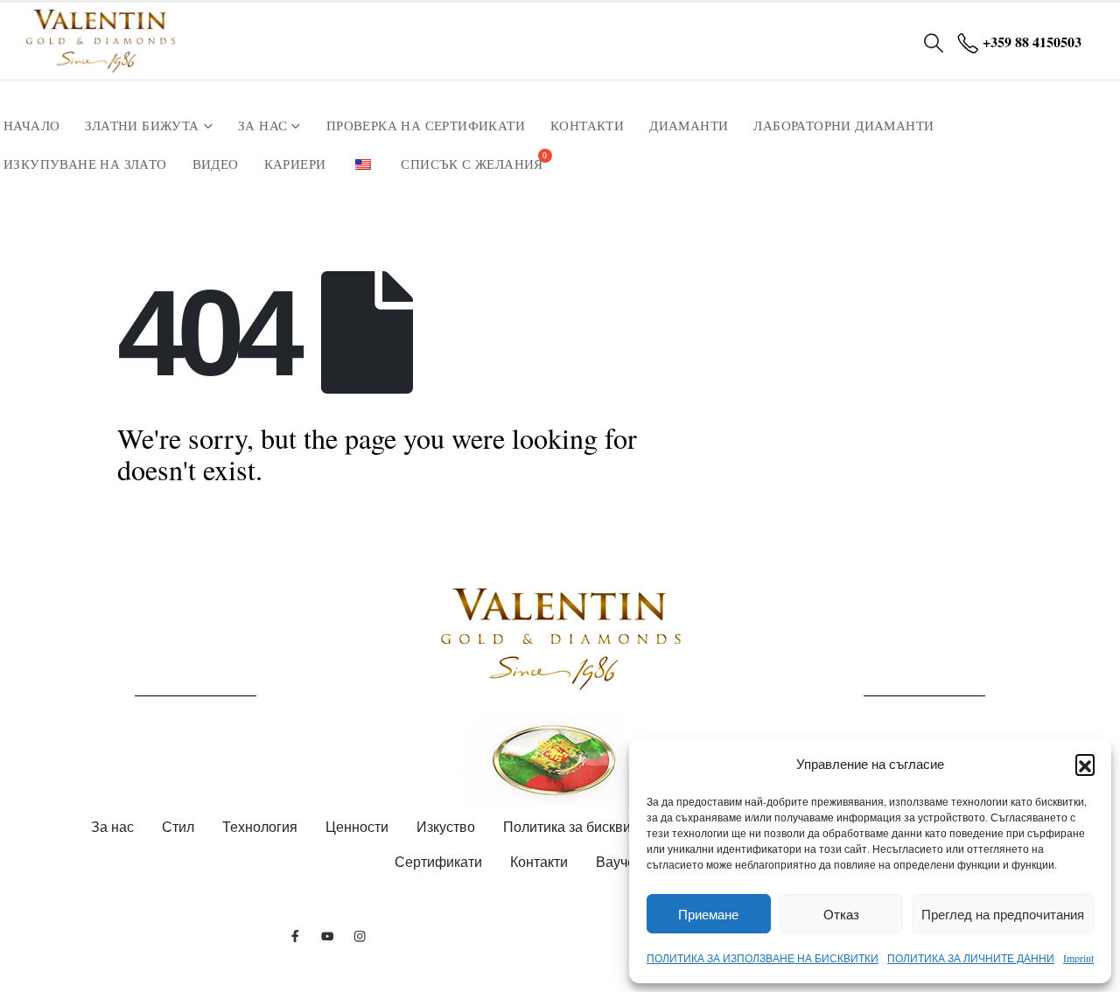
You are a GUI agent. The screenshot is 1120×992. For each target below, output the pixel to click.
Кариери (295, 164)
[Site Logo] (100, 41)
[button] (1085, 763)
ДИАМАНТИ (688, 126)
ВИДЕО (215, 164)
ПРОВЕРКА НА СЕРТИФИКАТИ (425, 126)
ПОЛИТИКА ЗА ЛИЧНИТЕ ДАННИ (970, 958)
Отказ (841, 914)
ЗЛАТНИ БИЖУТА (142, 126)
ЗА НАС (262, 126)
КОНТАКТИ (587, 126)
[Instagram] (360, 935)
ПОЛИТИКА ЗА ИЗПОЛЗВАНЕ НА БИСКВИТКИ (762, 958)
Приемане (708, 914)
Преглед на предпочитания (1002, 914)
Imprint (1078, 958)
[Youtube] (327, 935)
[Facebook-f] (295, 935)
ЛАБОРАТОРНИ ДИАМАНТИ (843, 126)
